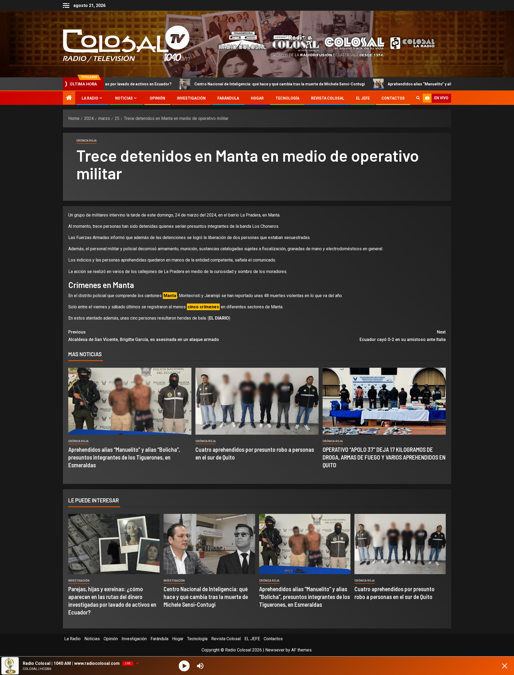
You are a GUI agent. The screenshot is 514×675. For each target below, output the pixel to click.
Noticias (124, 98)
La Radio (90, 98)
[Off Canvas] (66, 5)
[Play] (184, 665)
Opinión (157, 98)
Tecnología (287, 98)
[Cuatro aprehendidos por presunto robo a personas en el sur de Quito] (257, 401)
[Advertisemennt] (322, 43)
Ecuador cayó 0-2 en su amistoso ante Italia (403, 335)
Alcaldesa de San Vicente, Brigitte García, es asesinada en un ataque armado (143, 335)
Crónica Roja (86, 140)
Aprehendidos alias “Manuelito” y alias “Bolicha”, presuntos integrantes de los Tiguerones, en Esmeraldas (124, 457)
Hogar (257, 98)
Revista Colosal (327, 98)
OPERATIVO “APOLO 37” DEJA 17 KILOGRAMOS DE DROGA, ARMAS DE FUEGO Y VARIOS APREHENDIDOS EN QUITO (384, 457)
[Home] (69, 98)
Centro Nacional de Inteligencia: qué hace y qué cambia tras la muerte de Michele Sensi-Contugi (224, 84)
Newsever (275, 650)
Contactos (393, 98)
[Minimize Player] (505, 666)
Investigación (191, 98)
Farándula (228, 98)
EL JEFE (363, 98)
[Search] (418, 98)
